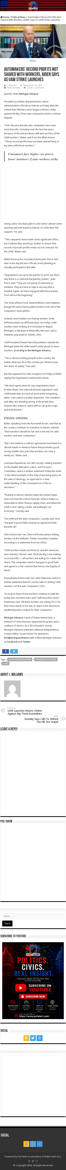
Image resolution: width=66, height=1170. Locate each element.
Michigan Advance (28, 93)
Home (6, 17)
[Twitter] (33, 1038)
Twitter (26, 641)
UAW (5, 663)
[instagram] (40, 1038)
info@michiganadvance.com (19, 637)
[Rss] (26, 1038)
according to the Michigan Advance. (32, 350)
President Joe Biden (46, 659)
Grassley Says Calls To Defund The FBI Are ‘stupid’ (41, 719)
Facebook (12, 641)
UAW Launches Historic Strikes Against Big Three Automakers (25, 711)
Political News (18, 17)
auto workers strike (20, 659)
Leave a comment (35, 88)
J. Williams (12, 85)
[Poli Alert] (33, 6)
